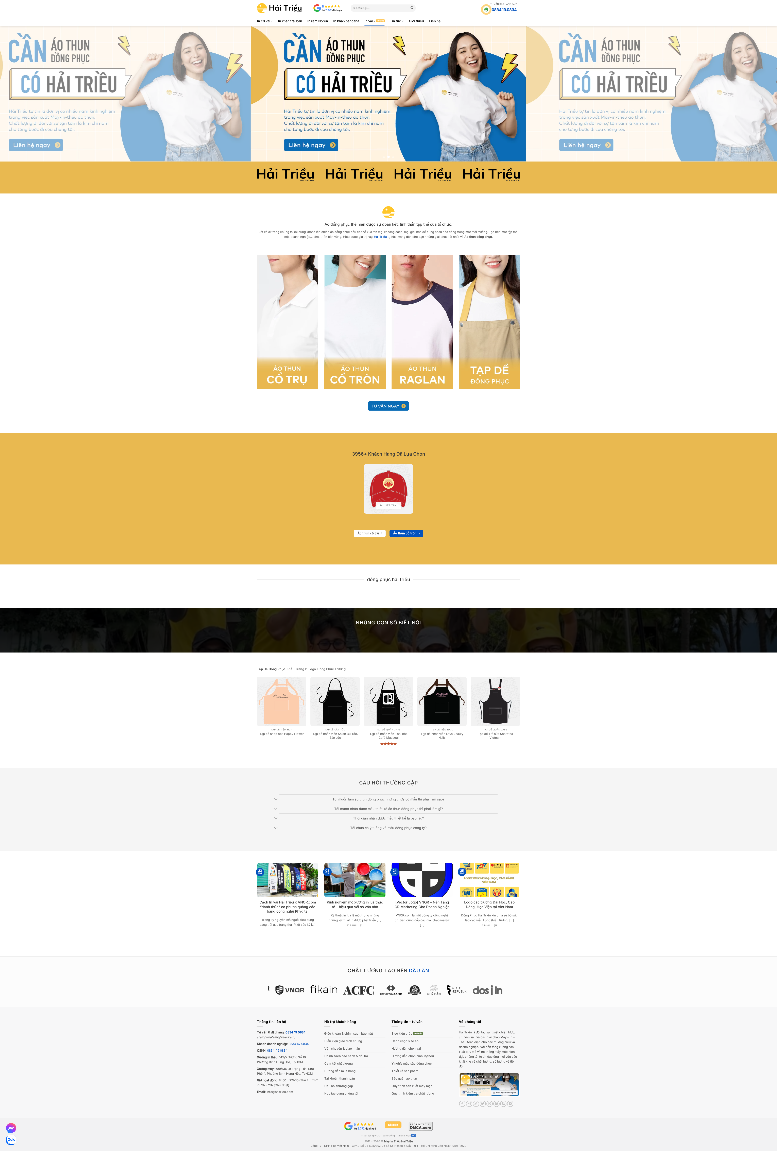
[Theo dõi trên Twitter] (483, 1104)
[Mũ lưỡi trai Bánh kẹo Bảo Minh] (388, 488)
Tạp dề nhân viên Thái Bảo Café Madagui (388, 736)
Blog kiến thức (402, 1033)
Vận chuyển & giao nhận (342, 1048)
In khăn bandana (346, 21)
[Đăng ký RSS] (503, 1104)
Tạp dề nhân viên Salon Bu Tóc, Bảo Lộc (335, 736)
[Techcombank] (369, 990)
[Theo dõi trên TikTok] (476, 1104)
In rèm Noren (317, 21)
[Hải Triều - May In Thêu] (279, 8)
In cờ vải (263, 21)
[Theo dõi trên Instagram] (469, 1104)
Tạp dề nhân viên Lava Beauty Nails (442, 736)
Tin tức (395, 21)
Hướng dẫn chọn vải (406, 1048)
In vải (368, 21)
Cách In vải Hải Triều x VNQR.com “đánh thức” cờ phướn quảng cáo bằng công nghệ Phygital (287, 906)
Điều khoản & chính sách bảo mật (348, 1033)
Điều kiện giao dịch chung (343, 1041)
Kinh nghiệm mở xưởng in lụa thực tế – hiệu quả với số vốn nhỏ (355, 904)
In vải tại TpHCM (370, 1135)
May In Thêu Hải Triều (398, 1141)
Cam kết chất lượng (338, 1063)
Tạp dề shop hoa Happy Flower (281, 734)
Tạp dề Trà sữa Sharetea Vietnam (495, 736)
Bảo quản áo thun (404, 1078)
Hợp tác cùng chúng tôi (341, 1093)
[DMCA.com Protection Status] (421, 1126)
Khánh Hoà (404, 1135)
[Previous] (20, 93)
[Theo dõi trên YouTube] (510, 1104)
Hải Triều (465, 1032)
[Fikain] (301, 989)
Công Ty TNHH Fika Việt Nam (330, 1145)
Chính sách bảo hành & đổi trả (346, 1056)
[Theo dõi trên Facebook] (462, 1104)
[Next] (756, 93)
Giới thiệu (416, 21)
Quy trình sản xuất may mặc (412, 1086)
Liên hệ (435, 21)
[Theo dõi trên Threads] (489, 1104)
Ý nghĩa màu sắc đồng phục (412, 1063)
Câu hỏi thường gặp (338, 1086)
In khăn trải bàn (290, 21)
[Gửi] (412, 8)
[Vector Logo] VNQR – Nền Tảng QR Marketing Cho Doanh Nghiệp (422, 904)
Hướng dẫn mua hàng (340, 1071)
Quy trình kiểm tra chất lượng (413, 1093)
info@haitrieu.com (279, 1092)
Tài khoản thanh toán (339, 1078)
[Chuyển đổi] (276, 800)
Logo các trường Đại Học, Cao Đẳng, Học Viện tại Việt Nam (489, 904)
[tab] (271, 669)
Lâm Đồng (389, 1135)
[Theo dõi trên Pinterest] (496, 1104)
